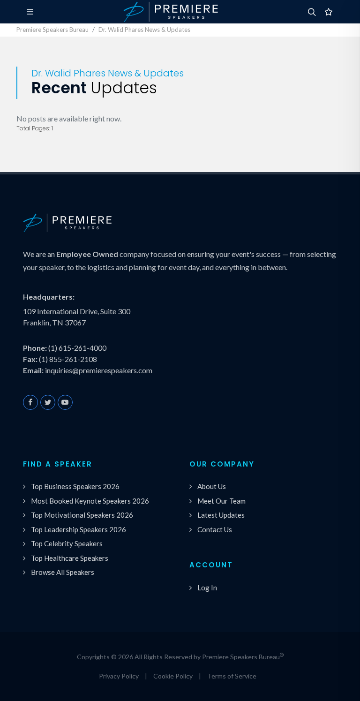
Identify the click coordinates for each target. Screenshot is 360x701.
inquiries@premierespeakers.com (98, 370)
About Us (211, 486)
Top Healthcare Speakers (69, 558)
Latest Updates (221, 515)
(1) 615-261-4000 (77, 347)
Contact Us (214, 529)
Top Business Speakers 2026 (75, 486)
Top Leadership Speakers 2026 (78, 529)
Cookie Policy (173, 676)
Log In (207, 587)
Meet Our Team (221, 501)
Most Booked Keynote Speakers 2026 (90, 501)
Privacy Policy (119, 676)
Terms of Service (231, 676)
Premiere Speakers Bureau (52, 29)
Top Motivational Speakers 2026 (82, 515)
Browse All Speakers (62, 572)
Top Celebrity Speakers (67, 543)
